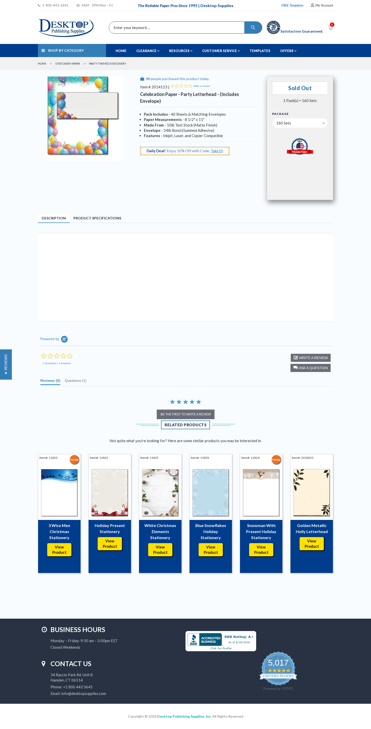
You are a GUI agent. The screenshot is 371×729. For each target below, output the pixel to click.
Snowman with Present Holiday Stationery (261, 531)
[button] (310, 368)
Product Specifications (97, 218)
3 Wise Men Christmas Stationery (59, 531)
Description (54, 218)
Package (280, 113)
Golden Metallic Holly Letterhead (312, 528)
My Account (324, 5)
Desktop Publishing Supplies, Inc (184, 716)
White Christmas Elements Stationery (160, 531)
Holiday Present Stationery (110, 528)
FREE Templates (292, 5)
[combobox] (184, 27)
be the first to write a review (186, 414)
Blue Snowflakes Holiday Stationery (210, 531)
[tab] (50, 382)
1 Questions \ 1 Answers (56, 363)
